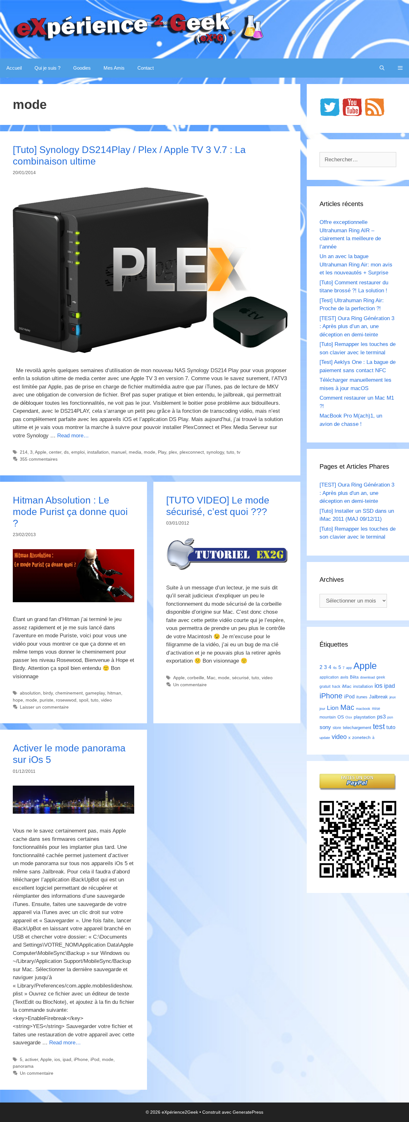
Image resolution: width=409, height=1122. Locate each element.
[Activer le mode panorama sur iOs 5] (73, 812)
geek (380, 677)
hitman (114, 692)
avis (344, 677)
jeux (393, 697)
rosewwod (66, 700)
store (337, 728)
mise (376, 708)
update (325, 738)
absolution (30, 692)
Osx (348, 717)
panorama (23, 1066)
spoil (83, 700)
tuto (230, 452)
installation (98, 452)
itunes (361, 697)
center (55, 452)
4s (335, 668)
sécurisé (240, 677)
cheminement (69, 692)
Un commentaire (190, 684)
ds (66, 452)
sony (325, 727)
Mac (211, 677)
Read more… (73, 436)
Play (162, 452)
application (329, 677)
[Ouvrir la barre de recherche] (382, 68)
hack (336, 686)
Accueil (14, 68)
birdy (48, 692)
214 (23, 452)
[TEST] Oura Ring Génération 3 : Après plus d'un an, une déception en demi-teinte (357, 493)
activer (31, 1059)
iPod (94, 1059)
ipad (67, 1059)
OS (340, 717)
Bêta (354, 677)
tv (238, 452)
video (106, 700)
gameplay (95, 692)
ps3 (381, 717)
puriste (46, 700)
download (367, 677)
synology (215, 452)
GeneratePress (248, 1112)
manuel (118, 452)
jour (322, 709)
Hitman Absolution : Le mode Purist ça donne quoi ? (70, 511)
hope (18, 700)
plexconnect (192, 452)
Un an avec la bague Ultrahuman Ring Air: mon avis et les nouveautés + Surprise (356, 264)
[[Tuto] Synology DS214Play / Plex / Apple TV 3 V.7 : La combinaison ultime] (150, 351)
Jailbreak (378, 696)
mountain (328, 717)
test (379, 726)
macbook (363, 709)
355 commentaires (39, 459)
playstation (364, 716)
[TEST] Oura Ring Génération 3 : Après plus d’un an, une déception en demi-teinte (357, 326)
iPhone (81, 1059)
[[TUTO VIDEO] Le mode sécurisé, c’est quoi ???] (227, 568)
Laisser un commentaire (44, 707)
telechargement (357, 727)
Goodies (82, 68)
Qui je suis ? (47, 68)
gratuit (325, 686)
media (135, 452)
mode (149, 452)
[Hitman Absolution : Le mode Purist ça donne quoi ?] (73, 600)
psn (390, 717)
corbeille (195, 677)
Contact (145, 68)
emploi (78, 452)
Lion (333, 707)
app (349, 668)
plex (173, 452)
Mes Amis (114, 68)
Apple (40, 452)
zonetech (361, 737)
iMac (346, 686)
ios (57, 1059)
